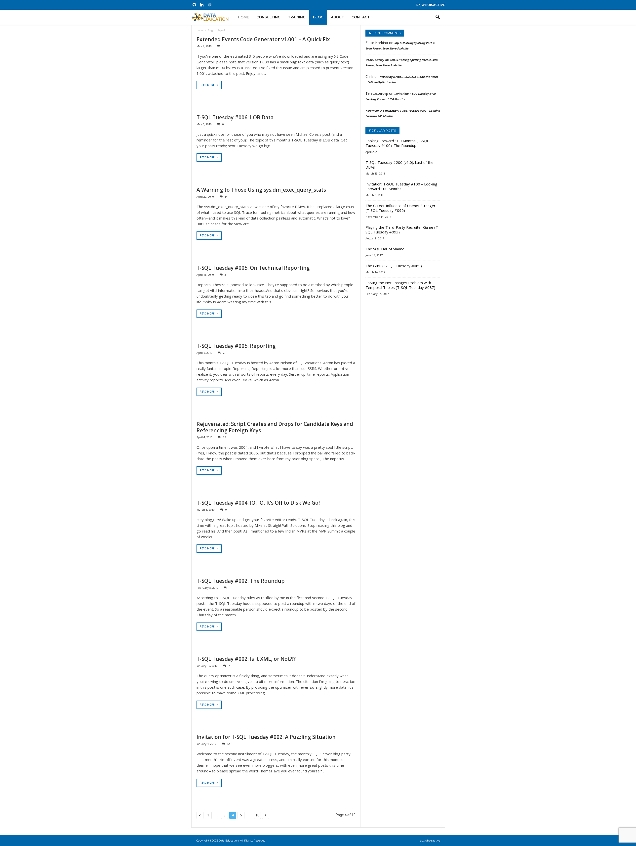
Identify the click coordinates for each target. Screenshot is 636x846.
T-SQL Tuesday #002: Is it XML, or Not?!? (246, 658)
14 (226, 196)
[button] (437, 17)
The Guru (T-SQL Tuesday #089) (393, 265)
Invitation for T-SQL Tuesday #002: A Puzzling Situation (266, 736)
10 (257, 815)
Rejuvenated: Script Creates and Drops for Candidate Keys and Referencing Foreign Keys (275, 427)
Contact (361, 17)
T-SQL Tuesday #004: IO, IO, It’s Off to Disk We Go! (258, 502)
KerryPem (372, 110)
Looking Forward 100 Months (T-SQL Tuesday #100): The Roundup (397, 143)
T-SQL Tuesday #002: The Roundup (241, 580)
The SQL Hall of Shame (384, 248)
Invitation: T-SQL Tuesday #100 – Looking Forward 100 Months (401, 186)
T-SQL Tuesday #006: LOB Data (235, 117)
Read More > (209, 85)
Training (297, 17)
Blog (318, 17)
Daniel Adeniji (374, 60)
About (337, 17)
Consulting (268, 17)
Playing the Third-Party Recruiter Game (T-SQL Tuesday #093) (402, 229)
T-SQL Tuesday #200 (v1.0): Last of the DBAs (399, 165)
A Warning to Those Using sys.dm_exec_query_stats (261, 189)
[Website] (210, 4)
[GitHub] (194, 4)
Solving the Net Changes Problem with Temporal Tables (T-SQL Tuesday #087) (400, 285)
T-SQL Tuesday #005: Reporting (236, 345)
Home (243, 17)
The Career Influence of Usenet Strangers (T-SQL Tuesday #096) (401, 208)
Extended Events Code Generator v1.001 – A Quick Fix (263, 39)
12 (228, 744)
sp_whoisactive (430, 5)
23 (224, 437)
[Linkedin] (202, 4)
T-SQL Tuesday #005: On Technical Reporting (253, 267)
